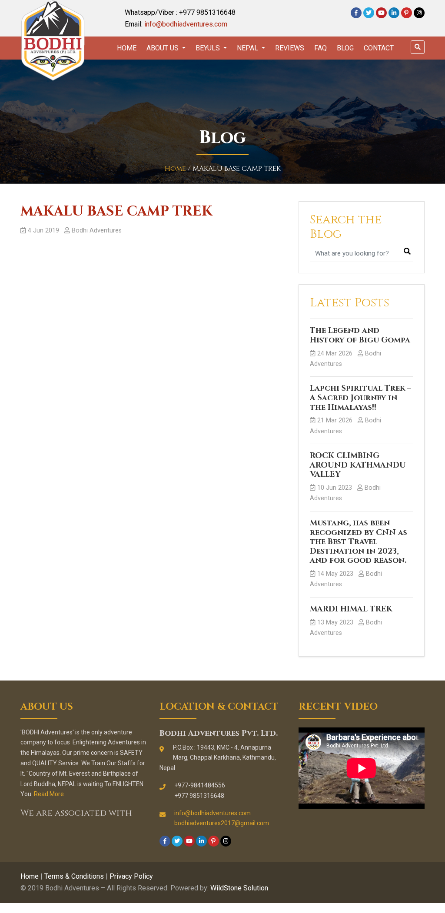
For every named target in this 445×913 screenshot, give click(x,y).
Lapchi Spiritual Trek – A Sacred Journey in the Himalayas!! (360, 397)
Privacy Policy (131, 876)
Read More (49, 793)
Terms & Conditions (74, 876)
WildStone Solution (239, 888)
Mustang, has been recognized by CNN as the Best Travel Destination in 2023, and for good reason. (358, 542)
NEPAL (248, 48)
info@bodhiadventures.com (185, 24)
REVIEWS (289, 48)
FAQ (320, 48)
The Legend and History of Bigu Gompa (360, 335)
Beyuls (209, 48)
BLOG (345, 48)
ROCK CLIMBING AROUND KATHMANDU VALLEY (358, 465)
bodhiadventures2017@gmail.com (221, 823)
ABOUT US (163, 48)
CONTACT (379, 48)
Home (126, 48)
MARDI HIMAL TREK (351, 609)
